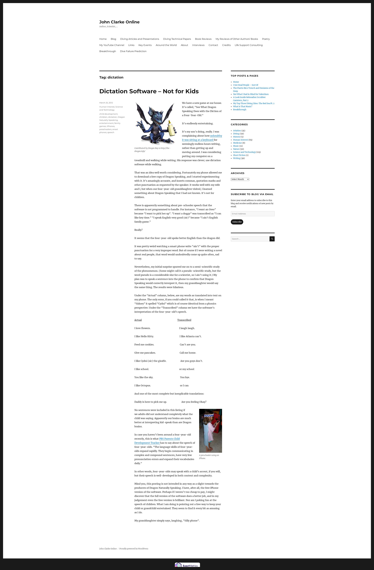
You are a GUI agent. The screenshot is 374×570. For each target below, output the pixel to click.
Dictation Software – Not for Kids (149, 91)
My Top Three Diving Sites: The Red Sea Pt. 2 (253, 103)
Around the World (166, 45)
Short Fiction (239, 155)
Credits (226, 45)
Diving (236, 133)
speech (110, 132)
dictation (112, 117)
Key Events (145, 45)
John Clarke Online (119, 21)
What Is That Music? (242, 106)
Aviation (237, 130)
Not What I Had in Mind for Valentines (251, 94)
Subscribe (237, 222)
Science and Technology (244, 152)
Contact (213, 45)
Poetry (266, 39)
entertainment (106, 123)
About (184, 45)
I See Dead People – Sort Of (245, 85)
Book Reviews (203, 39)
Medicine (237, 143)
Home (103, 39)
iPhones (111, 126)
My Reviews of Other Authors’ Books (237, 39)
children (103, 117)
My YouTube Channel (111, 45)
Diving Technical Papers (177, 39)
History (236, 137)
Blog (113, 39)
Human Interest (107, 107)
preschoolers (105, 129)
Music (236, 146)
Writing (236, 158)
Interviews (198, 45)
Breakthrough (107, 51)
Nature (236, 149)
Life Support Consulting (249, 45)
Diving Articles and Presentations (139, 39)
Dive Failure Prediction (133, 51)
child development (108, 114)
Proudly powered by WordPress (133, 548)
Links (131, 45)
